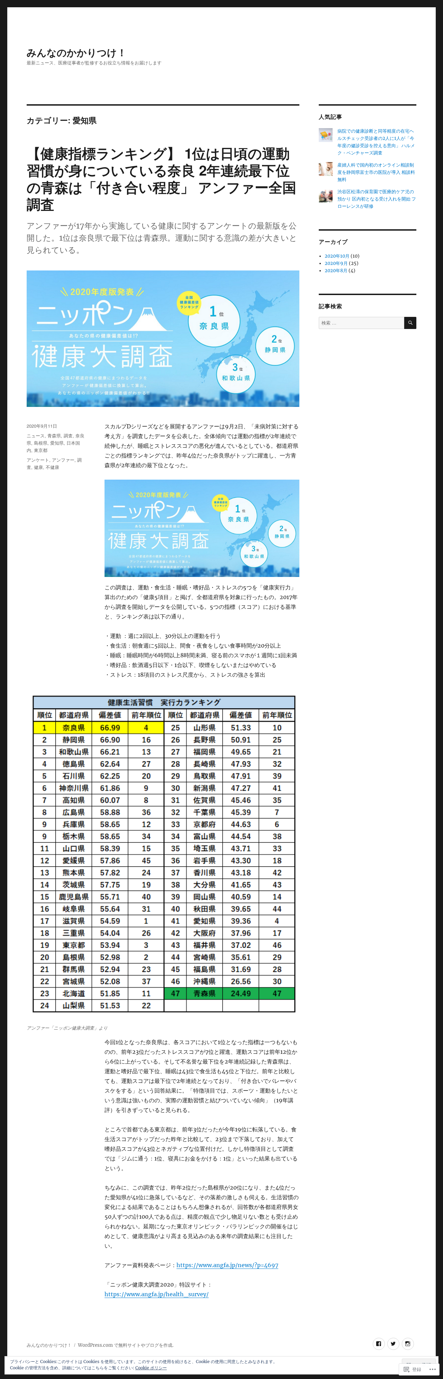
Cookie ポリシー (151, 1367)
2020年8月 (336, 271)
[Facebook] (379, 1344)
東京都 (40, 450)
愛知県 (57, 442)
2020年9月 (336, 263)
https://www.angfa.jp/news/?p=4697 (227, 1265)
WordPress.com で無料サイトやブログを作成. (125, 1345)
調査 (68, 435)
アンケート (38, 459)
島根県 (40, 442)
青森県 (54, 435)
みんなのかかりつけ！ (77, 52)
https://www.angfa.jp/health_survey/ (157, 1294)
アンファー (63, 459)
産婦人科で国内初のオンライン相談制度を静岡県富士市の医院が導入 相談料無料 (376, 172)
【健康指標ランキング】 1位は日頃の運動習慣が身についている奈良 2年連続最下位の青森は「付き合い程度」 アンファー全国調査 (161, 178)
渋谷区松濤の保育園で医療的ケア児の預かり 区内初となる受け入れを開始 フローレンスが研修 (376, 199)
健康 (38, 467)
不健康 (52, 467)
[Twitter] (393, 1344)
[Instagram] (408, 1344)
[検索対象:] (361, 323)
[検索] (410, 323)
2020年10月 (337, 256)
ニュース (36, 435)
